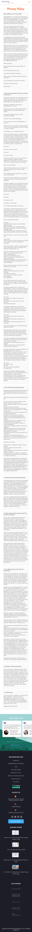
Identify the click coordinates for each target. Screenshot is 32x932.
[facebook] (12, 818)
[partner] (16, 897)
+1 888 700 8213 (16, 806)
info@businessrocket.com (16, 812)
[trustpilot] (16, 787)
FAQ (16, 766)
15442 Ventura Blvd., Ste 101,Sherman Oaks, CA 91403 (16, 799)
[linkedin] (18, 818)
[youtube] (21, 818)
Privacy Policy (16, 772)
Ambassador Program (16, 763)
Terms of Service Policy (16, 776)
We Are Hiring (16, 769)
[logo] (8, 2)
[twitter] (15, 818)
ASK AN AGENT (16, 821)
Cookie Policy (16, 779)
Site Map (16, 782)
